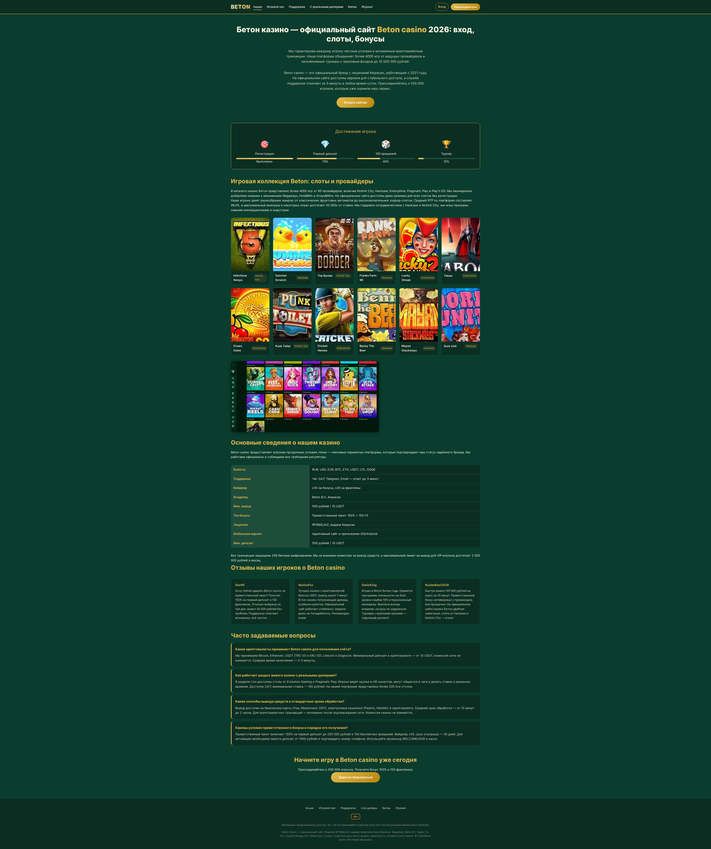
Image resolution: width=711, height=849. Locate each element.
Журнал (367, 7)
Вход (442, 7)
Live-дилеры (369, 808)
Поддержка (297, 7)
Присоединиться (465, 7)
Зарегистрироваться (355, 777)
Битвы (352, 7)
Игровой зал (275, 7)
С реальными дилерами (326, 7)
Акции (257, 7)
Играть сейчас (355, 102)
